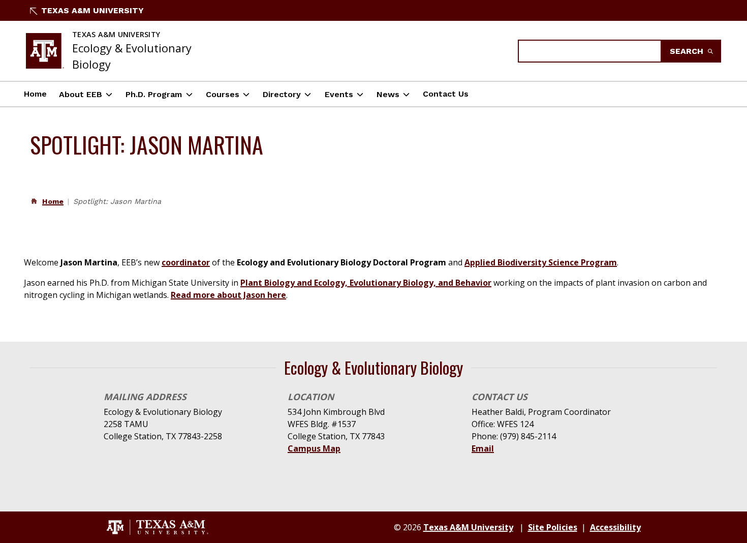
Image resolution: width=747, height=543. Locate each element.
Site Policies (552, 527)
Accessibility (615, 527)
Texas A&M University (92, 10)
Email (483, 448)
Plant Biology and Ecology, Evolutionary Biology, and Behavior (365, 282)
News (388, 94)
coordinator (186, 262)
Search (688, 51)
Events (339, 94)
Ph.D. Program (154, 94)
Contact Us (446, 94)
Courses (222, 94)
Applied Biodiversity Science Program (540, 262)
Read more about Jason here (228, 294)
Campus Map (314, 448)
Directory (282, 94)
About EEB (80, 94)
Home (35, 94)
